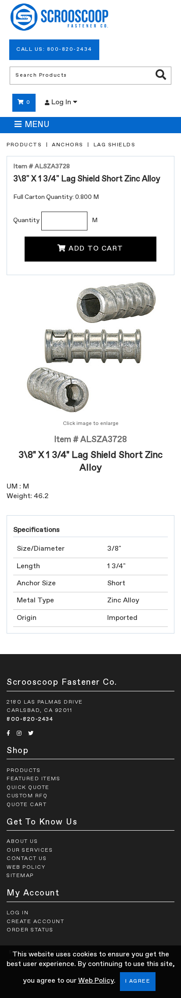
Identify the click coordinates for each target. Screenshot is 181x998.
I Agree (138, 981)
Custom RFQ (27, 796)
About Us (22, 841)
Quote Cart (27, 804)
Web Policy (96, 980)
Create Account (35, 921)
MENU (37, 125)
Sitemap (20, 875)
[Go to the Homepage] (59, 18)
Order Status (30, 930)
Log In (62, 102)
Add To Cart (96, 248)
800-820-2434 (30, 719)
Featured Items (33, 779)
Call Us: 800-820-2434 (54, 49)
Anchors (67, 145)
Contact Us (27, 858)
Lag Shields (115, 145)
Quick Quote (28, 787)
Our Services (30, 850)
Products (24, 145)
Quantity (26, 220)
